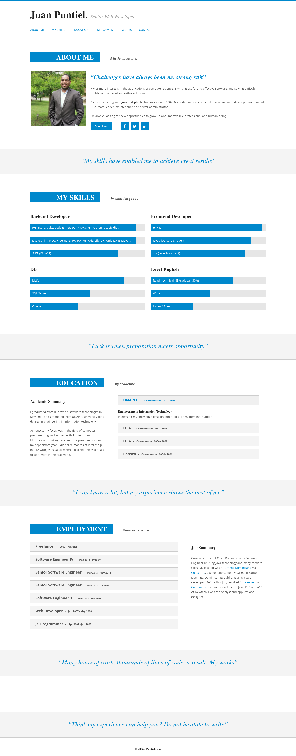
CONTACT (145, 30)
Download (101, 126)
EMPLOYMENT (105, 30)
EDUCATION (80, 30)
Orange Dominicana (237, 568)
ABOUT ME (37, 30)
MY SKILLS (58, 30)
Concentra (198, 573)
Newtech (250, 582)
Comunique (199, 587)
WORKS (127, 30)
